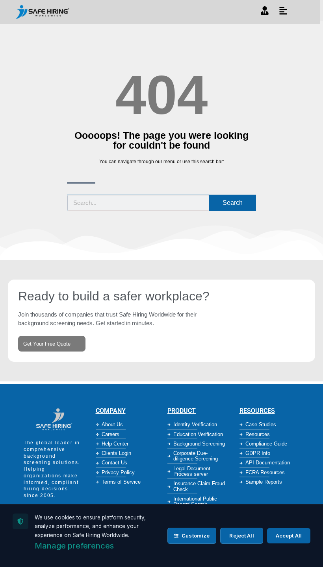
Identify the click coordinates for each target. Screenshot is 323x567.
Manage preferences (74, 545)
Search (233, 202)
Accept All (289, 535)
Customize (195, 535)
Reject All (241, 535)
